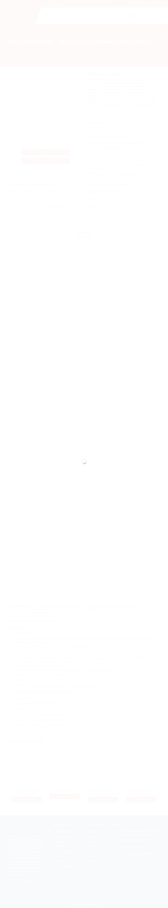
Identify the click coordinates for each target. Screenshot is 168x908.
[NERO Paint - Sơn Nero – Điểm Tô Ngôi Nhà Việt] (84, 450)
